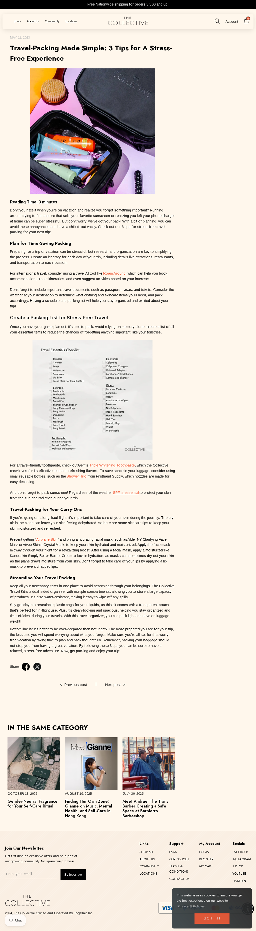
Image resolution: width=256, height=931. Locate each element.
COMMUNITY (149, 866)
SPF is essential (126, 493)
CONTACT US (179, 878)
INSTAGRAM (241, 859)
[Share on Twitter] (37, 667)
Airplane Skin (47, 539)
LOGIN (204, 852)
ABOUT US (147, 859)
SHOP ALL (147, 852)
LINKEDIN (239, 880)
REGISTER (206, 859)
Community (52, 21)
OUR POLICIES (179, 859)
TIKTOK (237, 866)
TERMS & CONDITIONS (179, 869)
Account (232, 22)
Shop (17, 21)
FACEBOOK (240, 852)
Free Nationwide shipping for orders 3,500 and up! (128, 4)
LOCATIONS (148, 873)
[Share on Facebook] (26, 667)
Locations (71, 21)
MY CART (206, 866)
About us (33, 21)
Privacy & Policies (191, 906)
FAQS (173, 852)
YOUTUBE (239, 873)
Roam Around (114, 273)
